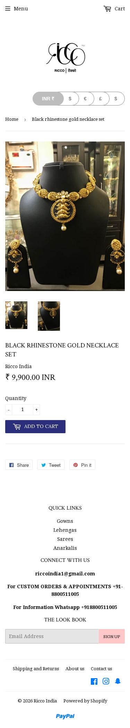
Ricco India (45, 700)
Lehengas (65, 530)
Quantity (15, 398)
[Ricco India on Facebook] (94, 682)
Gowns (65, 521)
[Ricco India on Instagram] (106, 682)
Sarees (65, 539)
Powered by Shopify (85, 700)
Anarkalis (65, 548)
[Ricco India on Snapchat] (117, 682)
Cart (119, 8)
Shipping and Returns (36, 668)
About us (75, 668)
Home (11, 119)
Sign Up (111, 636)
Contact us (101, 668)
